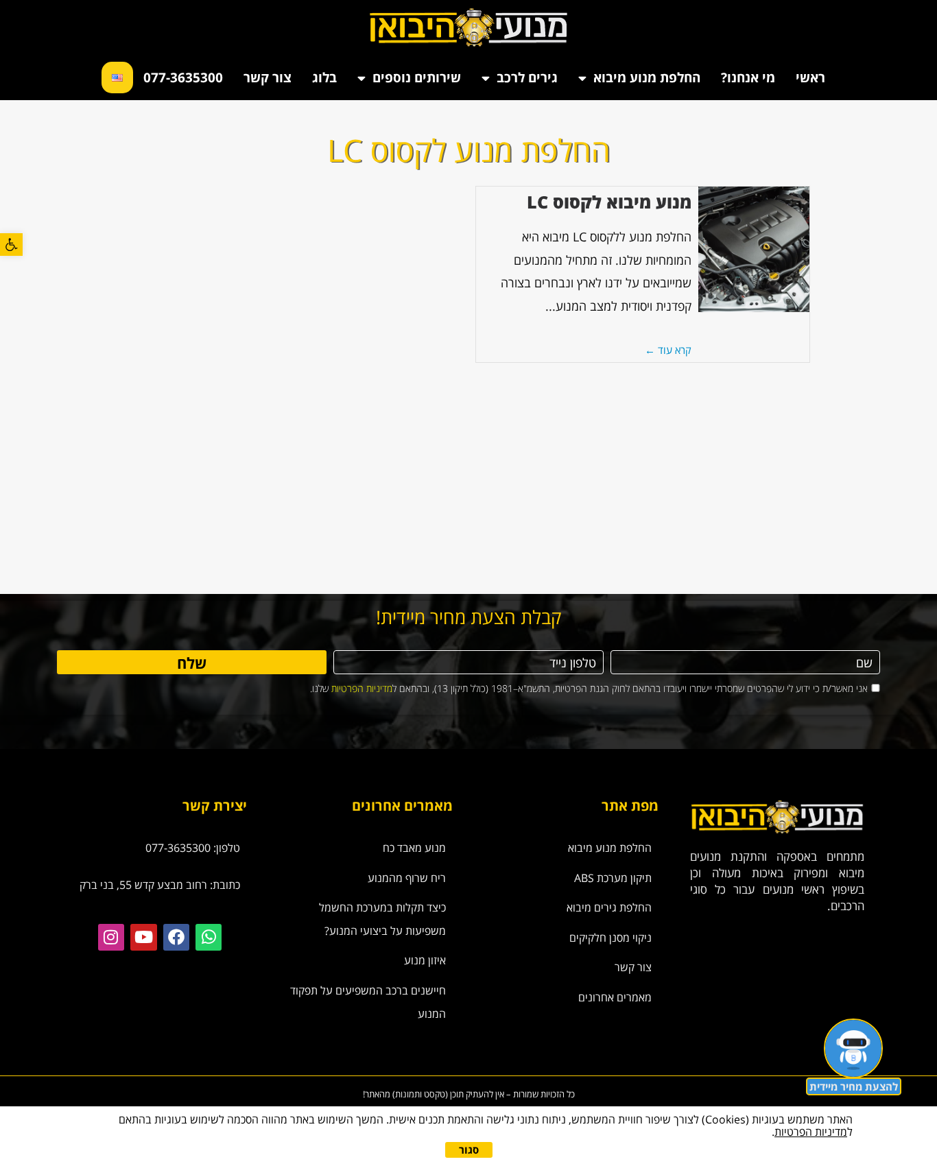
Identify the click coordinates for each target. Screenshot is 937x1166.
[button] (11, 244)
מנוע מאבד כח (414, 847)
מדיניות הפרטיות (361, 688)
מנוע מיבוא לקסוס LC (609, 201)
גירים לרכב (527, 77)
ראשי (810, 77)
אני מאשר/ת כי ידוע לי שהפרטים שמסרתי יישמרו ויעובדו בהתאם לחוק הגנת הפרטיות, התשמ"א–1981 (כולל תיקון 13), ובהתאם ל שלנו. (589, 688)
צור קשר (268, 77)
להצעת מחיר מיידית (853, 1086)
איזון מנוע (425, 960)
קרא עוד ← (668, 350)
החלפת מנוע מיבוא (646, 77)
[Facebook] (176, 937)
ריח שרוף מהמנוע (407, 877)
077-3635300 (183, 77)
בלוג (324, 77)
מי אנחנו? (748, 77)
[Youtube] (143, 937)
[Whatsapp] (208, 937)
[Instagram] (111, 937)
